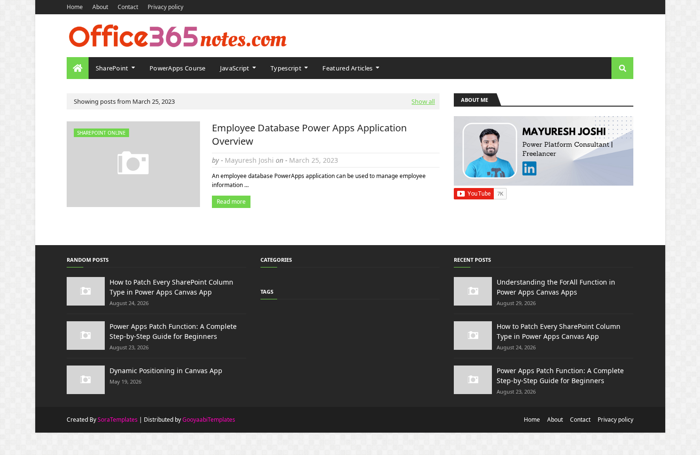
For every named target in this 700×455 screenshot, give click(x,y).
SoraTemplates (118, 419)
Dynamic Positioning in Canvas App (166, 370)
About (100, 7)
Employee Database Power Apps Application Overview (309, 134)
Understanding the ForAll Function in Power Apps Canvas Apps (556, 287)
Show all (423, 101)
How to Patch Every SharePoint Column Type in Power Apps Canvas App (171, 287)
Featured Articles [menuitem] (347, 68)
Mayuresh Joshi (249, 160)
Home (75, 7)
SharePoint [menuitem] (112, 68)
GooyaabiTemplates (208, 419)
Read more (231, 202)
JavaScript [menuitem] (235, 68)
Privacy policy (165, 7)
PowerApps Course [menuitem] (178, 68)
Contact (128, 7)
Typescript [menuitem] (285, 68)
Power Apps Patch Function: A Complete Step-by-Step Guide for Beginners (173, 331)
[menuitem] (78, 68)
